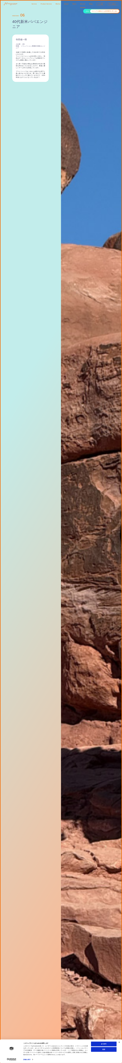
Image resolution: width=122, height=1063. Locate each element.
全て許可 (103, 1044)
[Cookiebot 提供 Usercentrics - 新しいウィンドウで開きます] (11, 1059)
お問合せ (113, 4)
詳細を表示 (27, 1059)
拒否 (103, 1049)
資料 (101, 4)
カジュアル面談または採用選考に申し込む (104, 11)
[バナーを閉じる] (119, 1042)
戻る (87, 11)
